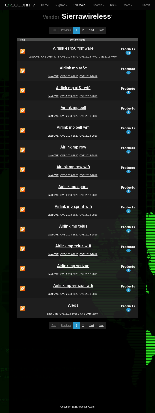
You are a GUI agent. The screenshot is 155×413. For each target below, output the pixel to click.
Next (91, 30)
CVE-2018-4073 (50, 56)
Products (128, 50)
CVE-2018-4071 (88, 56)
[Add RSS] (22, 50)
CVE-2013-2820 (69, 76)
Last (101, 30)
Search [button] (97, 5)
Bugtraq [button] (60, 5)
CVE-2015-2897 (89, 313)
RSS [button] (113, 5)
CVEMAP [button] (79, 5)
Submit (145, 5)
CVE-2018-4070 (108, 56)
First (53, 30)
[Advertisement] (77, 365)
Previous (66, 30)
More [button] (127, 5)
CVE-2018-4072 (69, 56)
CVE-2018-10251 (69, 313)
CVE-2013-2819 (88, 76)
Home (45, 5)
